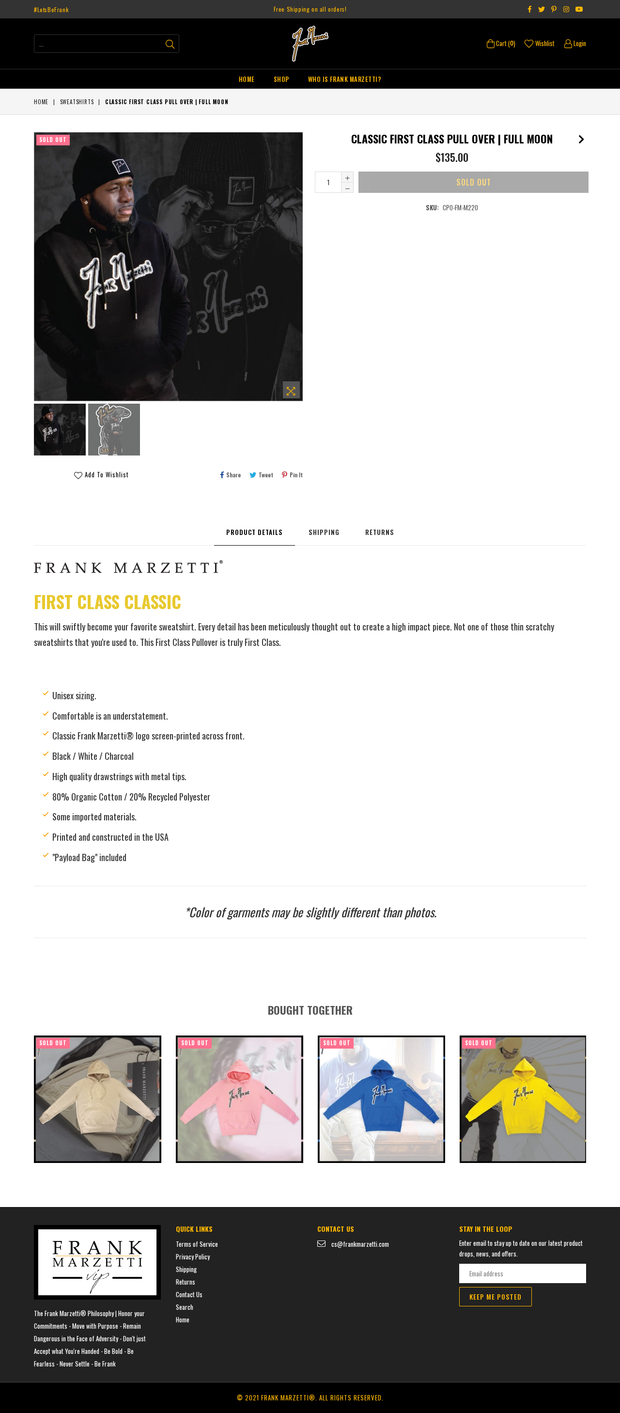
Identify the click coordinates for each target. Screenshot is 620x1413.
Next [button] (596, 1091)
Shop (281, 79)
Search (184, 1307)
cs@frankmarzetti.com (360, 1244)
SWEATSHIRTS (77, 102)
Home (247, 79)
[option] (58, 431)
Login (579, 43)
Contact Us (189, 1294)
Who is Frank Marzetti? (344, 79)
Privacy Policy (193, 1256)
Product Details (254, 532)
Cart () (505, 43)
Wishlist (544, 43)
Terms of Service (197, 1244)
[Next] (581, 137)
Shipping (324, 532)
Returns (379, 532)
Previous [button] (24, 1091)
